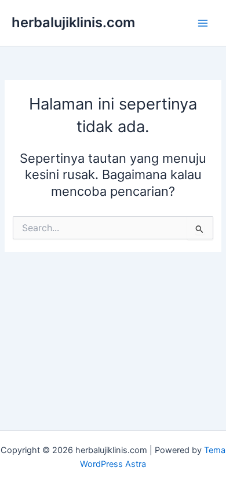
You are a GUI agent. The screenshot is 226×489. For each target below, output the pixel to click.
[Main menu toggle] (202, 22)
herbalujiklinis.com (73, 22)
